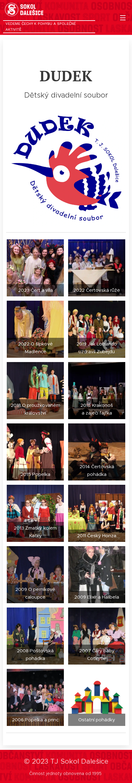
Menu (123, 17)
